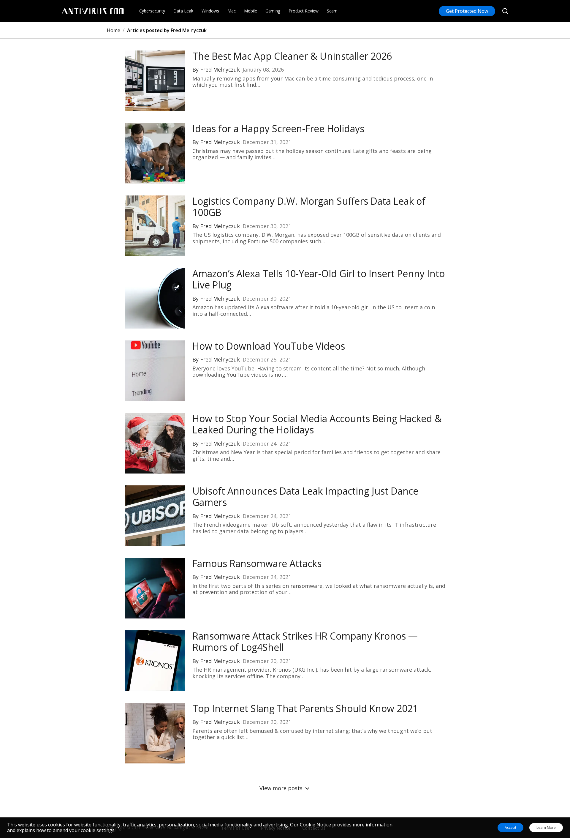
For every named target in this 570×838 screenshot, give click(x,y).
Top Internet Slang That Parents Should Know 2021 (305, 708)
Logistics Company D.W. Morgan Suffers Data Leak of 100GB (308, 206)
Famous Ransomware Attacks (257, 563)
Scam (332, 11)
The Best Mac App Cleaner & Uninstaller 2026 (292, 56)
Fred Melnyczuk (220, 69)
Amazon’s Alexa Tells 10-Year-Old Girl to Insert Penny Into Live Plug (318, 279)
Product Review (304, 11)
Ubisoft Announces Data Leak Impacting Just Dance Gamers (305, 496)
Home (113, 30)
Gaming (272, 11)
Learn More (546, 828)
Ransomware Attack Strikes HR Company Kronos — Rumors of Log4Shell (305, 641)
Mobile (250, 11)
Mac (231, 11)
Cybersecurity (152, 11)
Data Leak (183, 11)
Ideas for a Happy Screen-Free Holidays (278, 128)
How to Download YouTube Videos (268, 346)
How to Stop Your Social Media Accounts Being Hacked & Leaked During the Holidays (317, 424)
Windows (210, 11)
